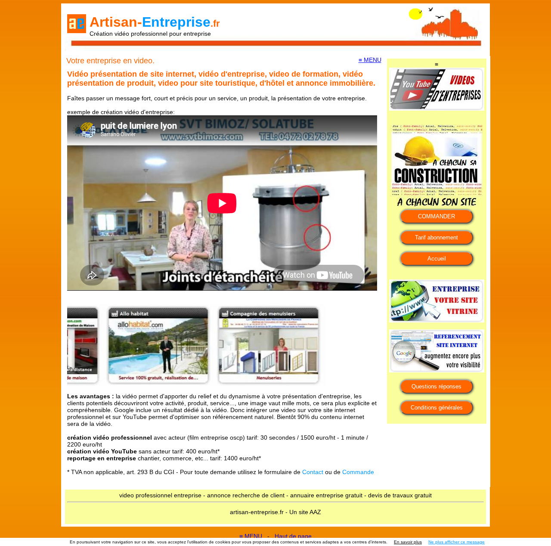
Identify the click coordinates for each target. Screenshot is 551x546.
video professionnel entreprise (160, 495)
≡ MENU (370, 59)
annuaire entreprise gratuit (326, 495)
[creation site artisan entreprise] (436, 320)
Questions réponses (436, 386)
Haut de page (293, 536)
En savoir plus (408, 542)
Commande (358, 471)
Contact (312, 471)
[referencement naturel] (436, 370)
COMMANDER (436, 216)
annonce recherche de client (246, 495)
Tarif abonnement (436, 237)
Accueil (436, 258)
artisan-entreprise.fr (257, 512)
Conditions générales (437, 407)
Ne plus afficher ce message (456, 542)
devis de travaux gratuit (400, 495)
